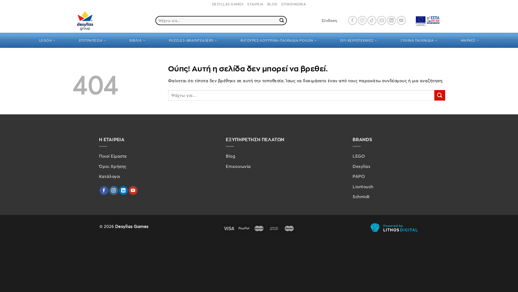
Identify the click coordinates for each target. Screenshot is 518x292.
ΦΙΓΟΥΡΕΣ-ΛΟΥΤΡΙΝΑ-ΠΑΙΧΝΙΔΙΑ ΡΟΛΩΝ (276, 40)
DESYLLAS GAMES (228, 4)
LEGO (359, 156)
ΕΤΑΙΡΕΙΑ (255, 4)
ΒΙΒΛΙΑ (136, 40)
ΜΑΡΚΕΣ (468, 40)
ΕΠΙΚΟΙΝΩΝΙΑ (293, 4)
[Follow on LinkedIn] (391, 20)
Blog (230, 156)
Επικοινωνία (238, 166)
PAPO (359, 176)
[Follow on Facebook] (352, 20)
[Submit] (282, 20)
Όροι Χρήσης (113, 166)
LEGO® (45, 40)
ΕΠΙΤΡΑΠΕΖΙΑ (91, 40)
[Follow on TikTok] (371, 20)
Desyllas (361, 166)
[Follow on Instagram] (362, 20)
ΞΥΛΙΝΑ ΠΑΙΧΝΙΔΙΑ (417, 40)
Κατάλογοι (109, 176)
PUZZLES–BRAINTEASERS (191, 40)
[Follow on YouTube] (401, 20)
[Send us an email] (381, 20)
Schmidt (361, 196)
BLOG (272, 4)
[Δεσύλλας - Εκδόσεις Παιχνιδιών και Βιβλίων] (95, 20)
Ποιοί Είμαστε (113, 156)
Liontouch (363, 186)
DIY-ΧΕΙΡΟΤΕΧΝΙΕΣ (356, 40)
